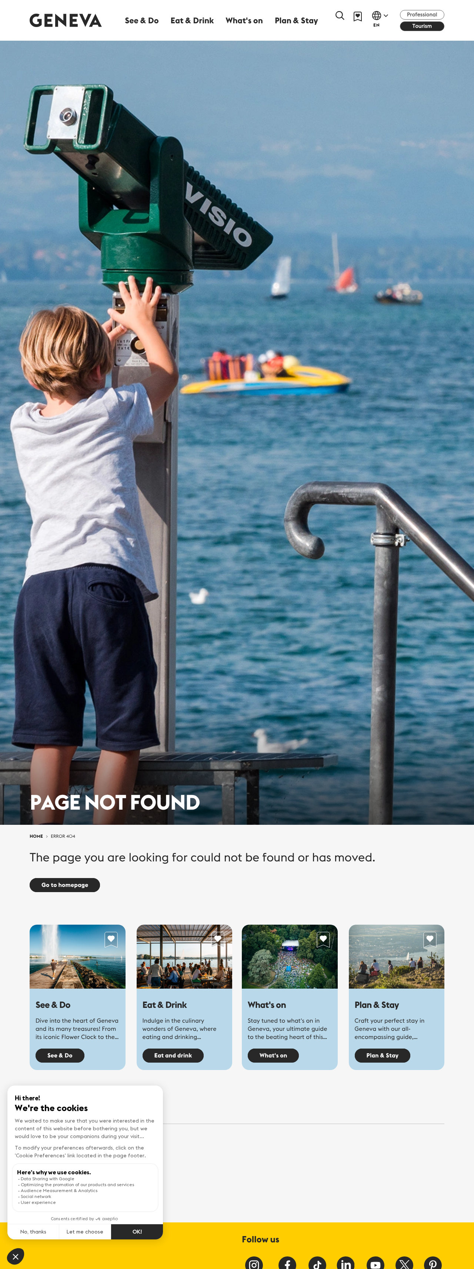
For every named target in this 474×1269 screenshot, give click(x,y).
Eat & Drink (165, 1004)
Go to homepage (64, 885)
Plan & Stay (377, 1004)
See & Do (53, 1004)
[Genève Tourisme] (66, 20)
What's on (267, 1004)
